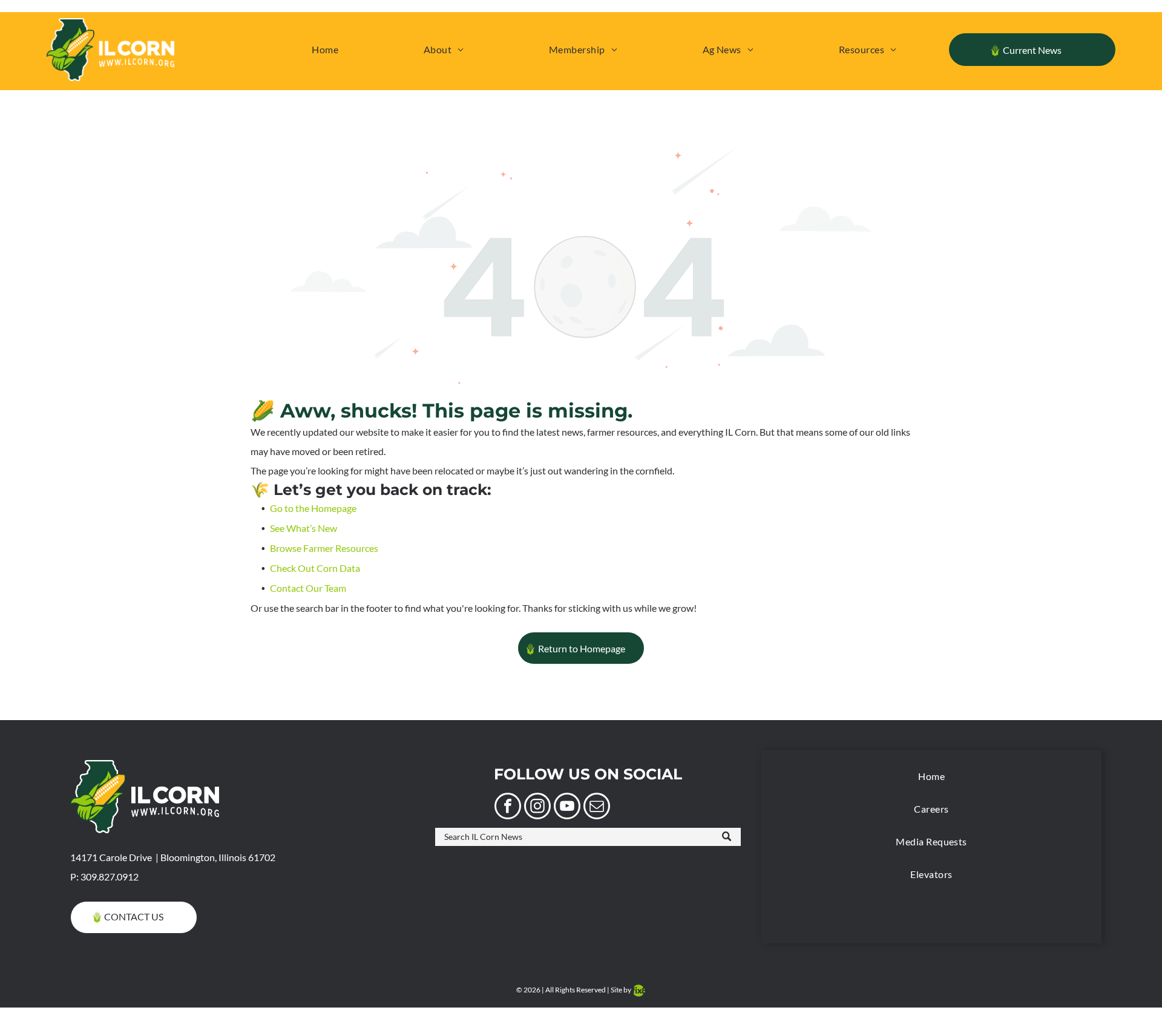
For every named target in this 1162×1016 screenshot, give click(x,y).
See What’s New (303, 528)
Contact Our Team (308, 588)
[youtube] (567, 807)
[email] (596, 807)
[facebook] (507, 807)
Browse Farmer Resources (324, 548)
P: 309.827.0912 (104, 876)
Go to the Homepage (313, 508)
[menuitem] (325, 49)
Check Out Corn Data (315, 568)
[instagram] (537, 807)
